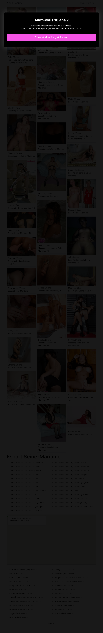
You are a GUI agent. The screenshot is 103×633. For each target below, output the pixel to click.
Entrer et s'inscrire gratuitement (51, 37)
